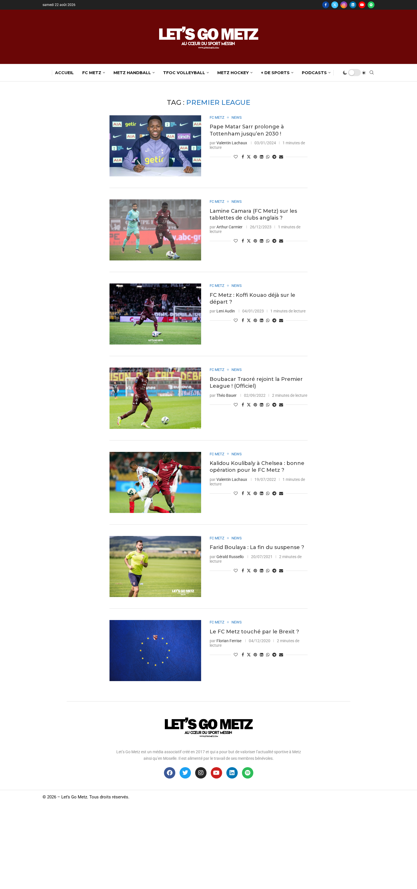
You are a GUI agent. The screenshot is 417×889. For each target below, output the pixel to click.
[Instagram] (343, 4)
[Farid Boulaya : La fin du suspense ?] (155, 566)
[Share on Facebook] (243, 157)
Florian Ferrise (228, 640)
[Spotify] (371, 4)
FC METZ (91, 72)
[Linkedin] (352, 4)
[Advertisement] (208, 846)
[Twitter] (334, 4)
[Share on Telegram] (274, 157)
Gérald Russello (230, 556)
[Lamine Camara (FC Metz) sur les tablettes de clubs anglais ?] (155, 229)
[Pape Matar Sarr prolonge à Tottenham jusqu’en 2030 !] (155, 145)
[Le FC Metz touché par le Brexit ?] (155, 650)
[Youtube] (362, 4)
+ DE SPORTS (275, 72)
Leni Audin (225, 311)
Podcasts (314, 72)
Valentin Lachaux (231, 143)
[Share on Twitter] (249, 156)
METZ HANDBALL (132, 72)
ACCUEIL (64, 72)
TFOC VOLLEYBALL (184, 72)
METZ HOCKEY (233, 72)
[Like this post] (236, 157)
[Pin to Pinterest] (255, 157)
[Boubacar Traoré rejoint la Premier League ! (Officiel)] (155, 398)
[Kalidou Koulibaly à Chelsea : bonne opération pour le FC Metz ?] (155, 482)
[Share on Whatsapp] (267, 157)
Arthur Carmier (229, 227)
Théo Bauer (226, 395)
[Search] (371, 72)
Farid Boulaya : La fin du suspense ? (257, 547)
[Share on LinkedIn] (261, 157)
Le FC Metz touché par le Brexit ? (254, 632)
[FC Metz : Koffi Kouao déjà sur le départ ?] (155, 314)
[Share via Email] (281, 157)
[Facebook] (325, 4)
